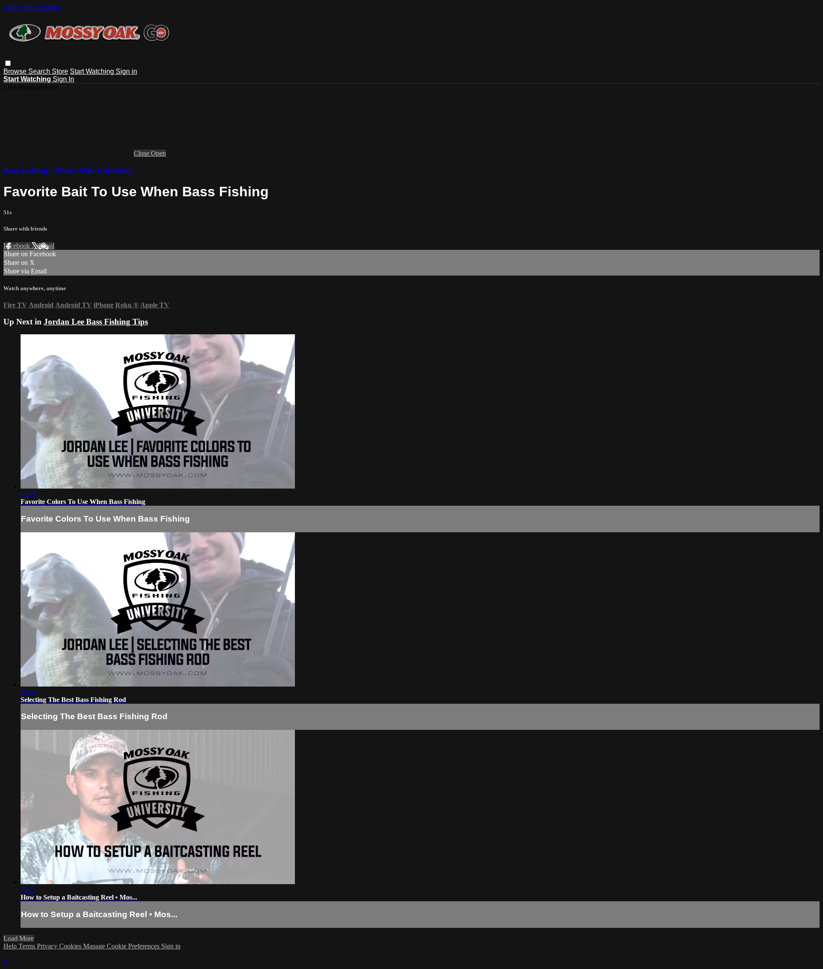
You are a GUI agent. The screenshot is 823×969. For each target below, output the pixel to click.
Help (10, 946)
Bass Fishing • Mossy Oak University (68, 169)
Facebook (17, 245)
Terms (27, 946)
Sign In (63, 79)
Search (40, 71)
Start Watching (93, 71)
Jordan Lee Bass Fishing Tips (96, 321)
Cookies (71, 946)
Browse (15, 71)
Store (60, 71)
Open (158, 153)
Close (142, 153)
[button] (8, 63)
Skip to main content (31, 7)
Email (46, 245)
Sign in (126, 71)
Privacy (48, 946)
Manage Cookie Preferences (122, 946)
